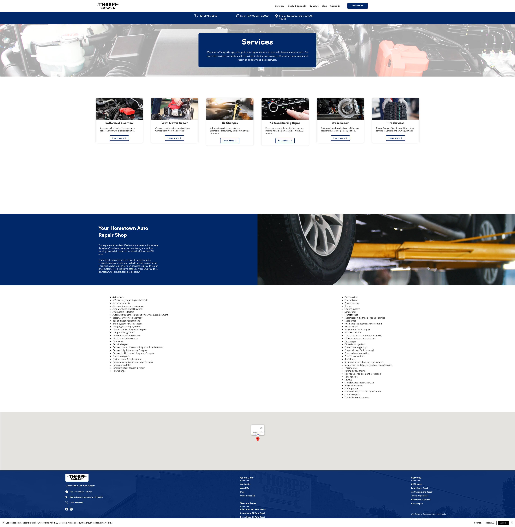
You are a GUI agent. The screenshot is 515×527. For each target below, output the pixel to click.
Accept (503, 522)
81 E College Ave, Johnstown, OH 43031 (86, 497)
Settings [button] (477, 522)
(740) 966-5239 (76, 503)
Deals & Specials (247, 496)
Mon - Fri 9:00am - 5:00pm (81, 492)
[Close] (511, 523)
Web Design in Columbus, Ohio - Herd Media (428, 514)
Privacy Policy (106, 522)
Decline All (489, 522)
